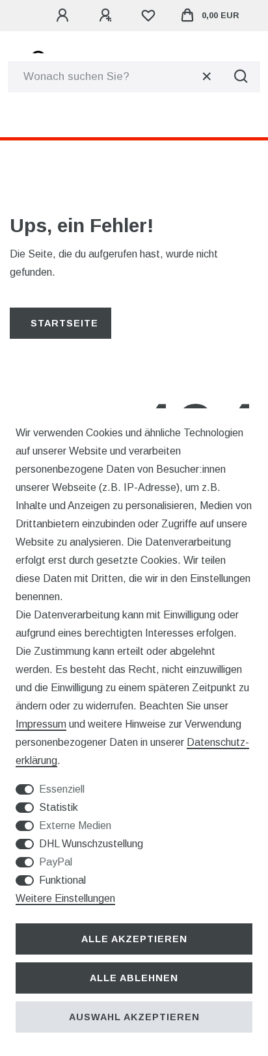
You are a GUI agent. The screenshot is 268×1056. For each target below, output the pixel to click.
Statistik (58, 807)
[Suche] (240, 76)
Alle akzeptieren (134, 939)
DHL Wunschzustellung (91, 843)
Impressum (41, 724)
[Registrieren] (107, 15)
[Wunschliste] (148, 15)
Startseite (64, 323)
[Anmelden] (64, 15)
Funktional (62, 880)
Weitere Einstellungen (65, 898)
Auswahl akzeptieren (134, 1017)
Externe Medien (75, 825)
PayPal (55, 861)
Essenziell (62, 789)
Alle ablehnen (134, 978)
